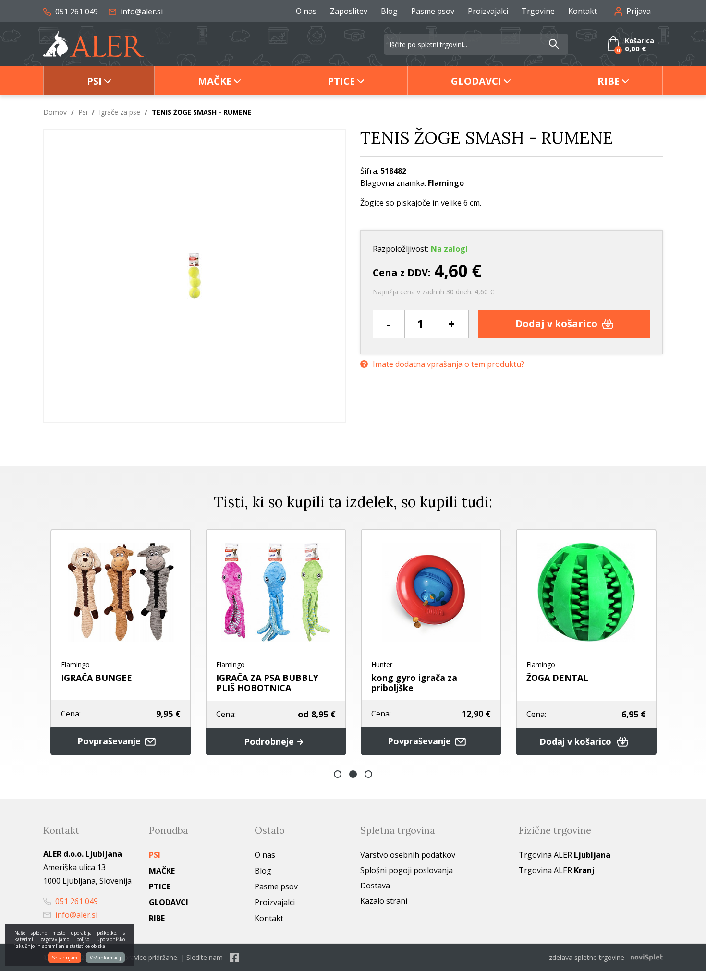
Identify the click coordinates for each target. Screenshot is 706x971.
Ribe (608, 80)
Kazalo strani (383, 901)
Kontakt (582, 11)
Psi (94, 80)
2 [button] (353, 774)
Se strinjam (64, 957)
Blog (389, 11)
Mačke (214, 80)
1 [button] (337, 774)
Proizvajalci (488, 11)
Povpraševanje (110, 741)
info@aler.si (141, 11)
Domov (55, 112)
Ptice (341, 80)
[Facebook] (234, 957)
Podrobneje (270, 741)
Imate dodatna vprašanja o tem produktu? (448, 364)
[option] (120, 642)
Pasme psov (432, 11)
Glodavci (476, 80)
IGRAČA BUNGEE (96, 677)
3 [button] (368, 774)
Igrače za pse (119, 112)
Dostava (375, 885)
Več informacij (105, 957)
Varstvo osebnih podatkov (407, 855)
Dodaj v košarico (557, 323)
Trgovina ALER (564, 855)
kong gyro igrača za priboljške (414, 682)
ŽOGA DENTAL (557, 677)
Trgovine (538, 11)
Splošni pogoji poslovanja (406, 870)
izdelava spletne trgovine (586, 957)
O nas (306, 11)
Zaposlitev (348, 11)
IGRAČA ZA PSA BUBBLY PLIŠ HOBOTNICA (267, 682)
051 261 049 (75, 11)
